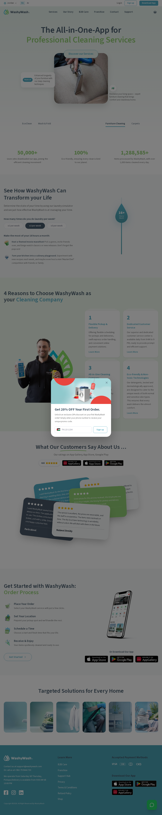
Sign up (100, 429)
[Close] (106, 382)
